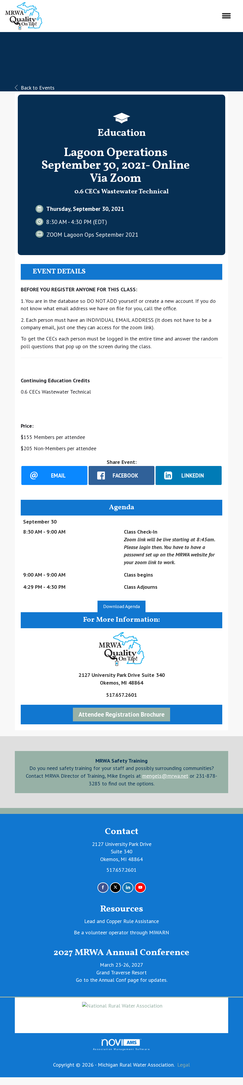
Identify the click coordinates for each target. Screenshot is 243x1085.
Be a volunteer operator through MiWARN (121, 932)
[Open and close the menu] (140, 16)
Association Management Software (121, 1049)
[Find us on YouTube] (140, 887)
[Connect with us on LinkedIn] (127, 887)
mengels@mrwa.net (165, 775)
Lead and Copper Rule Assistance (121, 921)
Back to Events (38, 87)
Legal (183, 1064)
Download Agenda (121, 606)
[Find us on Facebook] (102, 887)
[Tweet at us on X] (115, 887)
